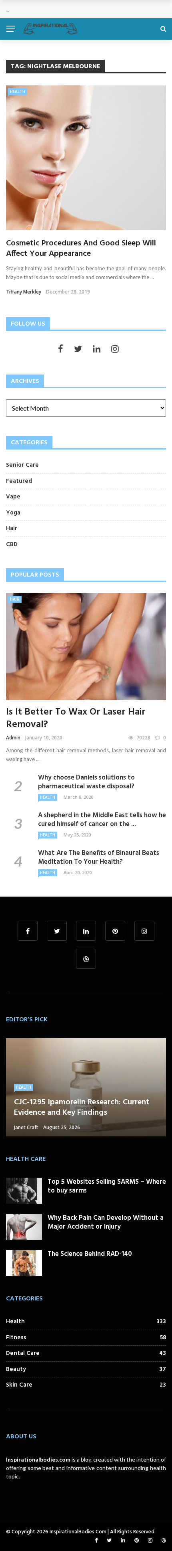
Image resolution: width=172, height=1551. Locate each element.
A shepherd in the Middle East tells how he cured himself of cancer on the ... (102, 820)
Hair (15, 599)
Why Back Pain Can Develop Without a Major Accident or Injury (106, 1222)
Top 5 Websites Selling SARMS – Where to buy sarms (107, 1186)
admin (13, 737)
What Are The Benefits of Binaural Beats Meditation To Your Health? (98, 857)
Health (17, 91)
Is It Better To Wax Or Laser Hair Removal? (76, 718)
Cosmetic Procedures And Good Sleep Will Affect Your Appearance (81, 248)
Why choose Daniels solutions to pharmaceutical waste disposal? (86, 782)
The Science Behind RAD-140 (90, 1254)
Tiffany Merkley (23, 291)
